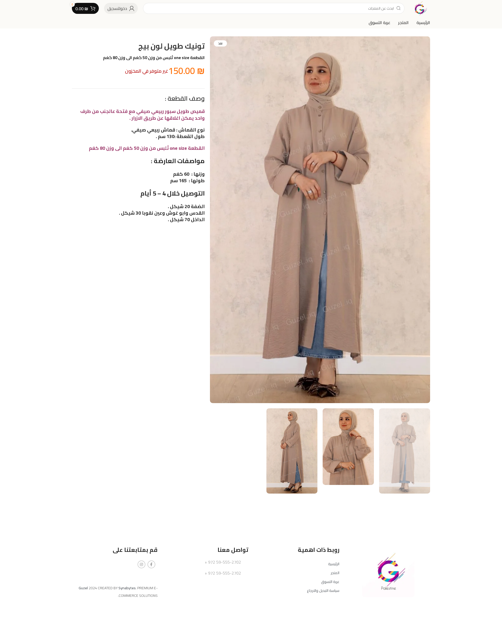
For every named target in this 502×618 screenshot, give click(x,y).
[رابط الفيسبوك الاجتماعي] (151, 564)
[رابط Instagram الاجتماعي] (141, 564)
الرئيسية (333, 563)
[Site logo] (420, 8)
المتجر (335, 572)
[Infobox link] (206, 562)
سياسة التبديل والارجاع (323, 590)
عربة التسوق (330, 581)
